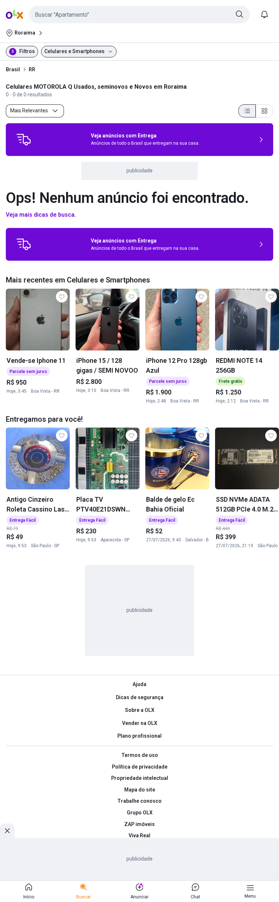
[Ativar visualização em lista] (247, 110)
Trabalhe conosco (139, 801)
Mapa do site (139, 790)
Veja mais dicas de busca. (41, 214)
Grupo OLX (140, 812)
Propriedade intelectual (139, 778)
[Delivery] (23, 139)
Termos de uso (139, 755)
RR (32, 69)
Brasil (13, 69)
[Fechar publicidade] (7, 830)
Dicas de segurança (139, 697)
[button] (139, 14)
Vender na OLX (139, 723)
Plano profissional (139, 736)
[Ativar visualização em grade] (264, 110)
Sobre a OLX (139, 710)
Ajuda (139, 684)
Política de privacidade (139, 767)
